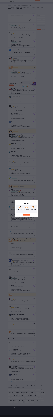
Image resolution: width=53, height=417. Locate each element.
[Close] (37, 201)
